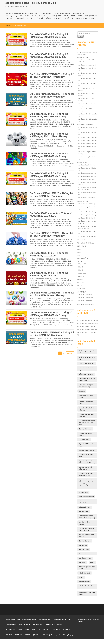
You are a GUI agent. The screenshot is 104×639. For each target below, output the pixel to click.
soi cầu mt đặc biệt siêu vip (87, 173)
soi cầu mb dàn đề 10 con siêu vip (86, 105)
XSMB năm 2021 (84, 573)
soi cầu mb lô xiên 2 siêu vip (87, 137)
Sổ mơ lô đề (24, 16)
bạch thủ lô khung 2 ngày (85, 18)
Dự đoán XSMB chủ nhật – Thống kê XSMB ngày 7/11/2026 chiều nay (51, 314)
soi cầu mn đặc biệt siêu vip (87, 212)
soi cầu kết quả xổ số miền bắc (86, 535)
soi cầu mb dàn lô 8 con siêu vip (87, 128)
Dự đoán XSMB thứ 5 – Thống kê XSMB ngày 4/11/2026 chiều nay (49, 174)
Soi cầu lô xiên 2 (84, 541)
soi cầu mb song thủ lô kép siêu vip (87, 153)
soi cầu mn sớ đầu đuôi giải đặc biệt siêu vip (87, 227)
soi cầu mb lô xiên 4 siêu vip (87, 143)
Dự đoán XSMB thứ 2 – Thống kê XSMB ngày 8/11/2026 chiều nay (49, 55)
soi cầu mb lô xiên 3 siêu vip (87, 140)
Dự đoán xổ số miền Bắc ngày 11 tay (86, 474)
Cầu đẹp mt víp (78, 13)
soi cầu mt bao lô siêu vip (86, 165)
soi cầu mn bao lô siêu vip (86, 204)
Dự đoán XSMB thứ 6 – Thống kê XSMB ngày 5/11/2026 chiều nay (49, 115)
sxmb (92, 562)
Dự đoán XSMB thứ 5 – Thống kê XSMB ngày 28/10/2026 (49, 274)
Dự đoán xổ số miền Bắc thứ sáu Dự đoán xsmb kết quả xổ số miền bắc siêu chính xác (86, 484)
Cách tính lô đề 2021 (86, 374)
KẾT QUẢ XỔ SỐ (91, 16)
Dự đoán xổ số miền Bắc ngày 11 (86, 468)
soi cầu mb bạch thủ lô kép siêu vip (87, 74)
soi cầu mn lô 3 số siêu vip (86, 218)
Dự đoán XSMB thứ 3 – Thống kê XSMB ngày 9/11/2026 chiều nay (49, 35)
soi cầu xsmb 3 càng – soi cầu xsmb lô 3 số (30, 2)
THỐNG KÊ (20, 18)
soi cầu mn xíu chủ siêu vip (87, 236)
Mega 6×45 (82, 264)
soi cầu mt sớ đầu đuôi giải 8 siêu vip (87, 183)
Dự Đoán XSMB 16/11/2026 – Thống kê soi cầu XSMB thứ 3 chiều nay (52, 333)
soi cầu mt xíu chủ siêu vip (86, 197)
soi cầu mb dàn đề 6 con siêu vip (86, 94)
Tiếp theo (70, 353)
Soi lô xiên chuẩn (85, 558)
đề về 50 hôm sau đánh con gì (87, 593)
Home (8, 25)
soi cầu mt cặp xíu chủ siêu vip (87, 169)
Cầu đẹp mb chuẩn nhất (62, 13)
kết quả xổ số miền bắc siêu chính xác (87, 502)
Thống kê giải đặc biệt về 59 (87, 568)
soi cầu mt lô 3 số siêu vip (86, 179)
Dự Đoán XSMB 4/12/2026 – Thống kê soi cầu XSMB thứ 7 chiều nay (51, 194)
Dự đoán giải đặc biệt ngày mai (86, 415)
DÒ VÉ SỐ (39, 18)
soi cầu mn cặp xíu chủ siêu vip (87, 208)
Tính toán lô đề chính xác (40, 16)
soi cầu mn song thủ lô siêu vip (87, 232)
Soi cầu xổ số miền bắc (87, 554)
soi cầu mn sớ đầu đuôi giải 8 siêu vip (87, 222)
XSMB (66, 16)
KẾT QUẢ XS (57, 16)
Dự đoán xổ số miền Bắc (86, 455)
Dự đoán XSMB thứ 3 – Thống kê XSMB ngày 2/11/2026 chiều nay (49, 155)
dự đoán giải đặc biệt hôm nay (86, 409)
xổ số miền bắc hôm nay (86, 587)
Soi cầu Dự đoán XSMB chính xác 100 (87, 529)
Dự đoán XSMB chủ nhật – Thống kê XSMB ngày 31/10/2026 (51, 214)
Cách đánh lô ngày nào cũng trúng (87, 379)
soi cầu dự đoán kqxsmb (84, 523)
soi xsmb (82, 562)
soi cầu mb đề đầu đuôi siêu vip (87, 133)
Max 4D (80, 270)
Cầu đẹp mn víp (11, 16)
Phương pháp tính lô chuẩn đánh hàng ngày (87, 517)
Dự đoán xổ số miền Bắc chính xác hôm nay (87, 462)
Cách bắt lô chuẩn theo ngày (87, 369)
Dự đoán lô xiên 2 (85, 429)
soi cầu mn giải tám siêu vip (87, 215)
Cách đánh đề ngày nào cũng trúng (86, 386)
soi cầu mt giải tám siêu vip (87, 176)
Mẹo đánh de (83, 511)
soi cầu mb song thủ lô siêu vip (87, 158)
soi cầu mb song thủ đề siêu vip (87, 147)
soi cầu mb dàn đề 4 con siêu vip (86, 89)
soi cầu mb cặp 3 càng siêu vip (87, 84)
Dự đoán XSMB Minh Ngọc (86, 445)
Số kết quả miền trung (85, 297)
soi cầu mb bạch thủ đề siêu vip (87, 69)
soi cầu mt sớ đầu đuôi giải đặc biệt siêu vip (87, 188)
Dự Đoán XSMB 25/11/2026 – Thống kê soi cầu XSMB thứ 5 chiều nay (52, 95)
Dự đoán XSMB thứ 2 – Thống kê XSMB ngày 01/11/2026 (49, 254)
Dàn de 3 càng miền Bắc (86, 402)
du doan (82, 391)
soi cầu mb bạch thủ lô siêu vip (87, 79)
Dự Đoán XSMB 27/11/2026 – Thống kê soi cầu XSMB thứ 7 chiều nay (52, 75)
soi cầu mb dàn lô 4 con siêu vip (87, 115)
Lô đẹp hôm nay (84, 507)
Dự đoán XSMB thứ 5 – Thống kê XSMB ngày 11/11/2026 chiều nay (49, 135)
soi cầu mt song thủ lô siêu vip (87, 193)
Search (80, 36)
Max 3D (80, 267)
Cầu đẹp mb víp (45, 13)
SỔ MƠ (48, 18)
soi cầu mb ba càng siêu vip (87, 65)
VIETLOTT (9, 18)
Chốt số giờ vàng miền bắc (87, 352)
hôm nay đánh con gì (86, 496)
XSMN (73, 16)
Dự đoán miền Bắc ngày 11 (85, 434)
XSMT (80, 16)
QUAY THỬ (57, 18)
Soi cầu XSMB (84, 549)
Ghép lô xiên (83, 492)
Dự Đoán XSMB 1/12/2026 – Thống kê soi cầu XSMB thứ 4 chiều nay (51, 234)
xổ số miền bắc (84, 581)
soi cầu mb (83, 545)
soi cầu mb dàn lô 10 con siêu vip (86, 110)
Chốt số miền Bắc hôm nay (87, 358)
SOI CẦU (30, 18)
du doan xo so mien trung (86, 396)
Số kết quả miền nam (85, 300)
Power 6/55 (82, 273)
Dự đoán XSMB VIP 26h (87, 450)
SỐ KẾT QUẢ (68, 18)
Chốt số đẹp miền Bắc (86, 363)
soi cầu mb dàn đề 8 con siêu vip (86, 100)
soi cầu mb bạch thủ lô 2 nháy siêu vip (86, 61)
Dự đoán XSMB (84, 439)
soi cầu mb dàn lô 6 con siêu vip (87, 120)
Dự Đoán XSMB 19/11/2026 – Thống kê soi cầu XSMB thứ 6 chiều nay (52, 294)
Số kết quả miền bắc (85, 294)
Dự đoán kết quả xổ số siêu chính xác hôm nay (87, 422)
